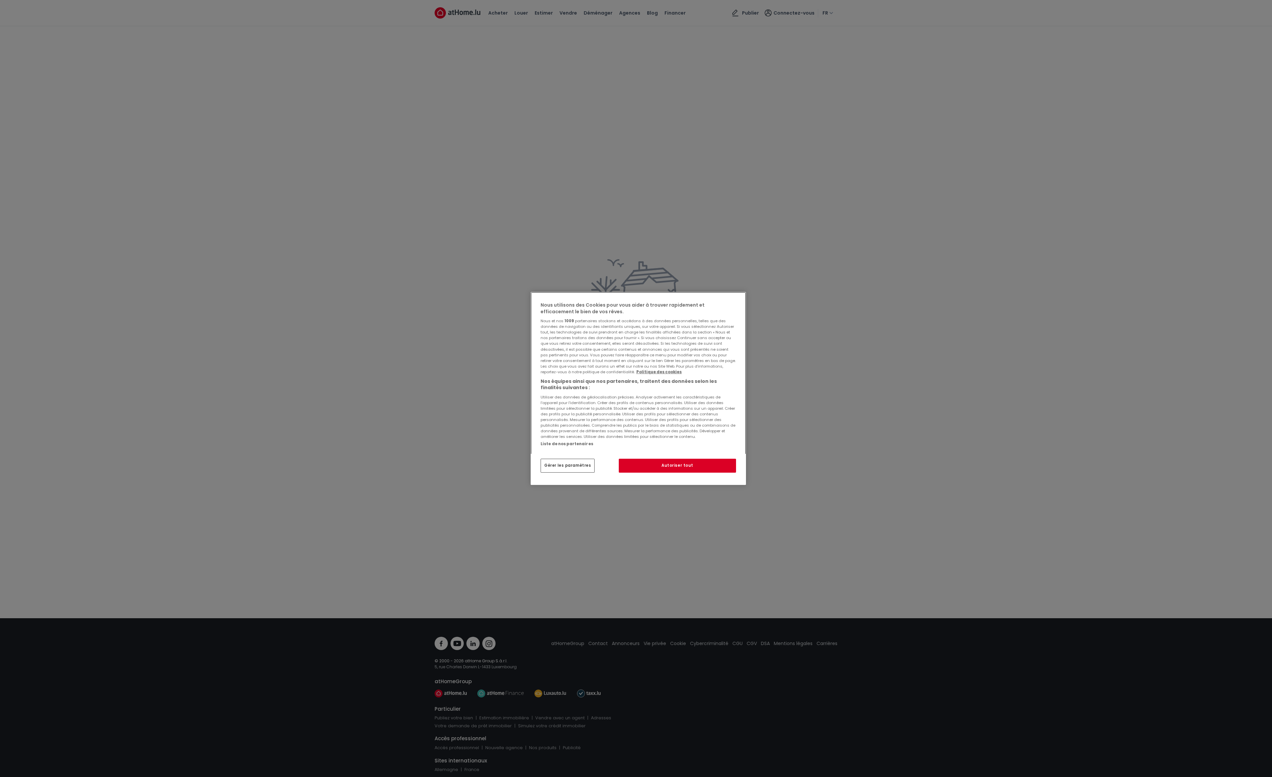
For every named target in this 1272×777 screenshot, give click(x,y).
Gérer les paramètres (567, 465)
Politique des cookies (659, 372)
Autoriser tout (677, 465)
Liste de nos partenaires (567, 444)
